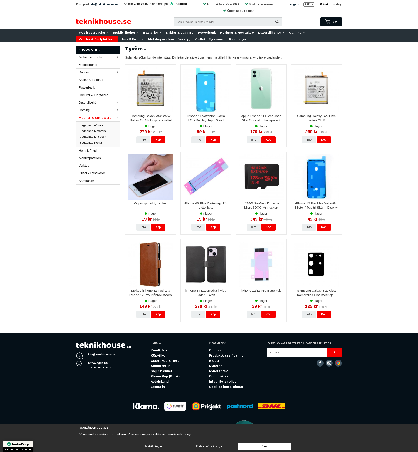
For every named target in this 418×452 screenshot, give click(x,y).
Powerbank (207, 32)
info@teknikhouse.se (103, 4)
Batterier (150, 32)
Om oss (215, 350)
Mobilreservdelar (91, 32)
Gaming (295, 32)
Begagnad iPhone (91, 125)
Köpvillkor (159, 355)
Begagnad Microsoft (93, 136)
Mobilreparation (161, 39)
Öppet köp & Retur (166, 360)
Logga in (294, 4)
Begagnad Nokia (91, 142)
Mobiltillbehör (124, 32)
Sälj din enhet (161, 371)
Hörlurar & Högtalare (237, 32)
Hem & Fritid (130, 39)
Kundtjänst (160, 350)
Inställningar (153, 446)
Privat (324, 4)
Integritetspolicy (222, 381)
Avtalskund (160, 381)
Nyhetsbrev (218, 371)
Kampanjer (237, 39)
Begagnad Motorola (93, 130)
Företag (336, 4)
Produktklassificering (226, 355)
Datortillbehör (269, 32)
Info (143, 139)
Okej (264, 446)
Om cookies (218, 376)
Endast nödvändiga (209, 446)
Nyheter (215, 366)
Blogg (214, 360)
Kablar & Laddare (180, 32)
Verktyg (184, 39)
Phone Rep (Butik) (165, 376)
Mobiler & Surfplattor (95, 39)
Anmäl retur (160, 366)
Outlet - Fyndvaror (210, 39)
